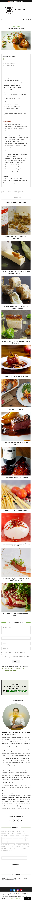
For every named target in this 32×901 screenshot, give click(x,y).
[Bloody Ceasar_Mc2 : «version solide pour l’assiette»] (16, 562)
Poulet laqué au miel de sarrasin (16, 477)
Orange (9, 191)
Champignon (5, 835)
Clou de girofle (25, 835)
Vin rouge (4, 850)
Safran (27, 846)
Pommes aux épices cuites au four (16, 376)
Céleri (26, 837)
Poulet (13, 26)
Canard (12, 833)
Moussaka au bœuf (16, 409)
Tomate (18, 848)
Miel (28, 839)
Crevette (15, 837)
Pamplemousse (5, 844)
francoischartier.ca (19, 1)
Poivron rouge (25, 844)
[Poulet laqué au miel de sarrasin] (16, 461)
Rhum (18, 846)
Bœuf (3, 833)
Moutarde (4, 842)
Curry (21, 837)
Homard (17, 839)
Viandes (18, 26)
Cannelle (19, 833)
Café (8, 833)
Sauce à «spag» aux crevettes (16, 511)
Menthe (23, 839)
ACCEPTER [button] (27, 898)
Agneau (4, 831)
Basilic (13, 831)
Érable (10, 850)
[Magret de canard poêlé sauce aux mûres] (16, 426)
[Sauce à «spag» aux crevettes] (16, 494)
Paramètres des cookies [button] (15, 898)
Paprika (13, 844)
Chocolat (12, 835)
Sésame (9, 848)
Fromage (4, 839)
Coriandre (9, 837)
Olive (14, 842)
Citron (17, 835)
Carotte (24, 833)
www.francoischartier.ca (16, 779)
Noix (10, 842)
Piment (15, 191)
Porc (9, 846)
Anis (9, 831)
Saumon (4, 848)
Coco (3, 837)
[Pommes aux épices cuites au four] (16, 359)
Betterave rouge (20, 831)
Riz (22, 846)
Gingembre (10, 839)
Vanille (24, 848)
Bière (3, 191)
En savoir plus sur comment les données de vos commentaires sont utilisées (15, 668)
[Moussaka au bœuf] (16, 393)
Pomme (3, 846)
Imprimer (8, 59)
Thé (14, 848)
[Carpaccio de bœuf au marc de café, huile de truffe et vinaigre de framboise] (16, 597)
